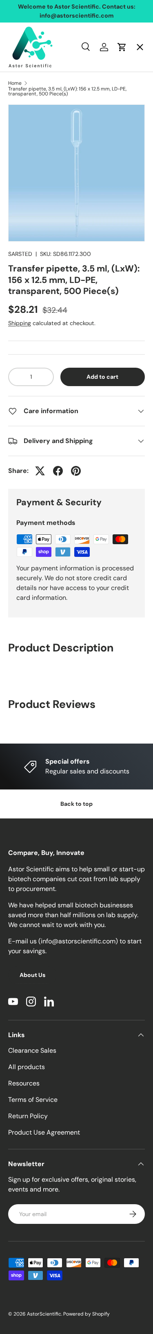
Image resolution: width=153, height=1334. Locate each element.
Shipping (19, 323)
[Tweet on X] (40, 471)
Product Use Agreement (44, 1132)
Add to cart (102, 376)
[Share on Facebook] (58, 471)
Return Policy (28, 1116)
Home (24, 55)
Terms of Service (33, 1099)
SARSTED (20, 254)
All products (26, 1067)
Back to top (76, 803)
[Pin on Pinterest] (76, 471)
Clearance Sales (32, 1050)
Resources (24, 1083)
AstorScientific (44, 1314)
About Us (32, 975)
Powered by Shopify (86, 1314)
